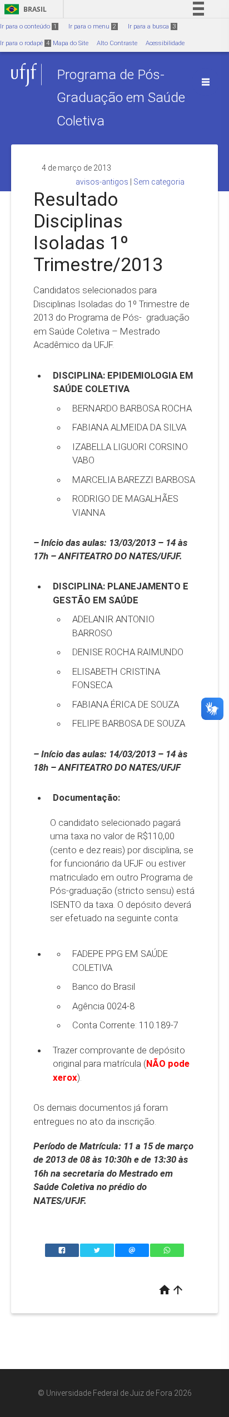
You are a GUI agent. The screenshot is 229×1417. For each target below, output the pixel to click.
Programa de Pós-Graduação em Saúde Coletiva (121, 97)
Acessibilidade (165, 43)
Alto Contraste (117, 43)
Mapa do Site (70, 43)
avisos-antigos (102, 181)
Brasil (23, 9)
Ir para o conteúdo (28, 26)
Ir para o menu (92, 26)
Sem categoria (159, 181)
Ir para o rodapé (24, 43)
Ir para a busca (152, 26)
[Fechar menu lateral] (206, 82)
